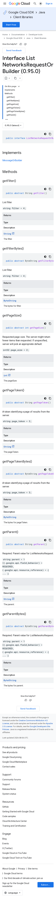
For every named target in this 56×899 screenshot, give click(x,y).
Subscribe (46, 884)
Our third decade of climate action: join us (23, 878)
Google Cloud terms (13, 873)
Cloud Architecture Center (14, 821)
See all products (9, 752)
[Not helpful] (25, 44)
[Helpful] (21, 44)
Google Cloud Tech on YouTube (17, 858)
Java (42, 12)
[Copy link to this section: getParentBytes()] (29, 614)
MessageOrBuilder (12, 160)
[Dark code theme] (45, 134)
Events (5, 843)
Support (6, 784)
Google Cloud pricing (12, 757)
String (7, 233)
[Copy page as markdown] (15, 78)
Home (5, 34)
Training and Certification (14, 826)
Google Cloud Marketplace (14, 762)
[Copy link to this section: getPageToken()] (27, 390)
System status (9, 794)
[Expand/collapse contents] (19, 86)
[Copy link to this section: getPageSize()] (24, 316)
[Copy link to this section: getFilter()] (19, 181)
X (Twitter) (7, 848)
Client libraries (23, 17)
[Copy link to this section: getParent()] (21, 532)
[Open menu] (5, 3)
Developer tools (35, 34)
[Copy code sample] (50, 134)
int (5, 375)
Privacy (21, 868)
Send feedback (14, 50)
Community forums (11, 779)
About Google (8, 868)
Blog (4, 839)
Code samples (9, 816)
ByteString (10, 300)
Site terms (33, 868)
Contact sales (8, 766)
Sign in (49, 3)
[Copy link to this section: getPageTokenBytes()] (35, 462)
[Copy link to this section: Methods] (21, 172)
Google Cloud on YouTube (14, 853)
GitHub (5, 807)
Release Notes (9, 789)
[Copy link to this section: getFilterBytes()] (27, 249)
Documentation (18, 34)
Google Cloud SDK (21, 12)
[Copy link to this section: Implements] (24, 153)
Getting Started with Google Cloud (18, 811)
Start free (11, 24)
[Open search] (35, 3)
